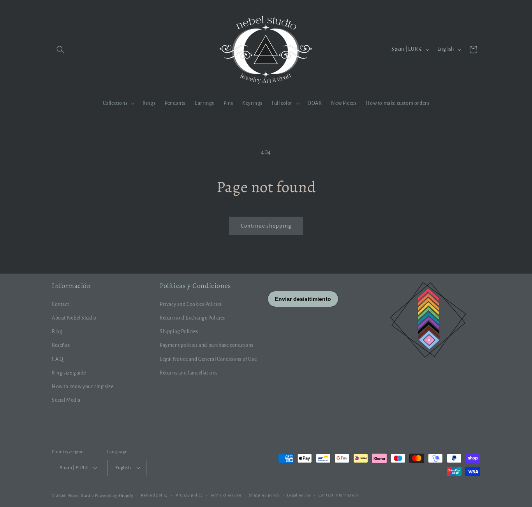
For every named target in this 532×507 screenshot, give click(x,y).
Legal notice (298, 495)
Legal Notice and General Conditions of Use (208, 359)
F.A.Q (57, 359)
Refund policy (154, 495)
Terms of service (225, 495)
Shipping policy (264, 495)
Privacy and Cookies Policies (191, 304)
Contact (60, 304)
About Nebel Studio (74, 318)
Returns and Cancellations (189, 372)
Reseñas (61, 345)
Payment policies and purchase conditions (207, 345)
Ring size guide (69, 372)
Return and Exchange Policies (192, 318)
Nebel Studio (81, 495)
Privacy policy (189, 495)
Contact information (338, 495)
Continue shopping (266, 226)
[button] (60, 49)
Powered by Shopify (114, 495)
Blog (57, 331)
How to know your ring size (83, 386)
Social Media (66, 400)
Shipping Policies (179, 331)
